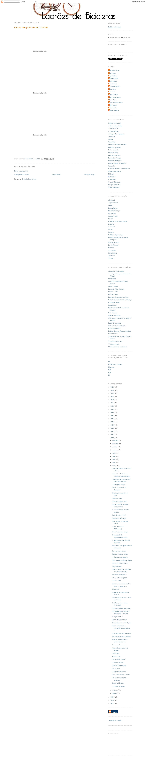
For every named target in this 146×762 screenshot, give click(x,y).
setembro (115, 450)
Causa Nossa (112, 142)
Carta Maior (112, 213)
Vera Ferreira (113, 108)
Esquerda (111, 224)
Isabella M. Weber (114, 302)
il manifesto (111, 227)
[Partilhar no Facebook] (51, 159)
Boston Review (113, 208)
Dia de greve (116, 669)
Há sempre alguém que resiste (121, 608)
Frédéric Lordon (113, 292)
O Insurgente (112, 179)
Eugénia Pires (113, 76)
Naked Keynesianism (114, 323)
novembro (115, 443)
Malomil (111, 174)
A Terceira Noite (113, 131)
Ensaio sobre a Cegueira (119, 578)
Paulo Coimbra (113, 94)
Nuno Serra (112, 89)
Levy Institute (112, 313)
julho (114, 453)
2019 (112, 409)
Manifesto (111, 367)
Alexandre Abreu (114, 70)
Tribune (110, 258)
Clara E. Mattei (113, 286)
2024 (112, 393)
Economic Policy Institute (116, 289)
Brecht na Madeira (117, 683)
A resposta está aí (117, 617)
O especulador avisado (119, 672)
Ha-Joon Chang (113, 294)
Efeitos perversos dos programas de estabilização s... (121, 628)
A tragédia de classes (118, 686)
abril (114, 463)
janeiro (114, 693)
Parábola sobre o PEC (119, 515)
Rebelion (111, 248)
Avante (110, 205)
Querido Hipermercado (119, 665)
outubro (115, 447)
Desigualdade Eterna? (118, 659)
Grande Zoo (112, 166)
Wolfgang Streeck (113, 344)
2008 (112, 700)
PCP (109, 370)
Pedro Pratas (113, 100)
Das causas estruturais (119, 551)
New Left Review (113, 245)
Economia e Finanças (114, 158)
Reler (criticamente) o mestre (121, 675)
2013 (112, 428)
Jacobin (110, 229)
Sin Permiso (112, 250)
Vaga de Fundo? (117, 566)
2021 (112, 403)
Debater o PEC (116, 581)
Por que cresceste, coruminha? (121, 636)
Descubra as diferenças (119, 518)
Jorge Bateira (113, 81)
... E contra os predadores (120, 557)
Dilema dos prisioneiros (119, 620)
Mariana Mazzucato (114, 315)
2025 (112, 390)
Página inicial (56, 175)
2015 (112, 422)
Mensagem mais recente (21, 175)
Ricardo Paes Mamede (115, 102)
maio (114, 459)
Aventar (110, 139)
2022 (112, 400)
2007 (112, 703)
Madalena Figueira (114, 86)
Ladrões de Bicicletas (114, 27)
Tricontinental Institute (115, 341)
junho (114, 456)
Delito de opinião (113, 150)
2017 (112, 415)
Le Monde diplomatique (115, 235)
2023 (112, 396)
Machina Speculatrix (114, 171)
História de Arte (117, 498)
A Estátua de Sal (113, 128)
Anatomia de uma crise (119, 575)
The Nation (111, 256)
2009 (112, 697)
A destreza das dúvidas (115, 126)
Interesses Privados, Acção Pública (119, 169)
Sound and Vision (113, 187)
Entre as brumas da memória (117, 163)
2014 (112, 425)
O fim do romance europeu (120, 532)
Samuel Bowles (113, 334)
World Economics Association (117, 347)
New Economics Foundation (116, 326)
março (114, 466)
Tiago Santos (113, 105)
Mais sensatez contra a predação (122, 560)
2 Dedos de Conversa (114, 123)
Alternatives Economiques (116, 271)
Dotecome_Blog (113, 153)
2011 (112, 434)
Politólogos (115, 653)
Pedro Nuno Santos (115, 97)
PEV (109, 372)
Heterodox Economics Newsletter (118, 297)
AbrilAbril (111, 200)
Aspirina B (111, 136)
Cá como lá (115, 589)
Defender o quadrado (114, 147)
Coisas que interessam (119, 645)
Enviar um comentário (21, 171)
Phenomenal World (114, 328)
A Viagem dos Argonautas (116, 134)
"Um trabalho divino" (118, 484)
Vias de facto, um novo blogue (121, 623)
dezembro (115, 440)
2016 (112, 419)
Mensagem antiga (89, 175)
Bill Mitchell (112, 279)
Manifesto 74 (112, 177)
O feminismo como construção (121, 633)
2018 (112, 412)
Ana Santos (112, 73)
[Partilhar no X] (49, 159)
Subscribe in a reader (115, 720)
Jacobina (111, 232)
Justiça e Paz (116, 656)
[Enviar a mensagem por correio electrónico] (42, 158)
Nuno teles (112, 92)
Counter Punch (112, 216)
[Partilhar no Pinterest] (53, 159)
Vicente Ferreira (114, 110)
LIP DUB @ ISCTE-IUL (120, 563)
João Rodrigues (113, 78)
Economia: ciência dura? (119, 501)
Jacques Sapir (112, 305)
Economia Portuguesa (115, 161)
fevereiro (115, 690)
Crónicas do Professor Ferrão (117, 145)
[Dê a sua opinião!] (47, 159)
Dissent (110, 219)
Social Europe (112, 253)
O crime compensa (117, 662)
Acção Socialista (113, 203)
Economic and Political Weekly (117, 221)
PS (109, 375)
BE (109, 362)
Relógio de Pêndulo (114, 185)
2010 (112, 438)
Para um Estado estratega (120, 554)
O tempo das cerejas (114, 182)
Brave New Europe (114, 211)
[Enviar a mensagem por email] (45, 159)
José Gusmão (113, 84)
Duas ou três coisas (114, 155)
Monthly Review (113, 242)
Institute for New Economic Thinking (119, 300)
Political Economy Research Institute (119, 331)
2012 (112, 431)
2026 (112, 387)
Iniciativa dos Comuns (115, 364)
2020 (112, 406)
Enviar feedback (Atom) (29, 179)
